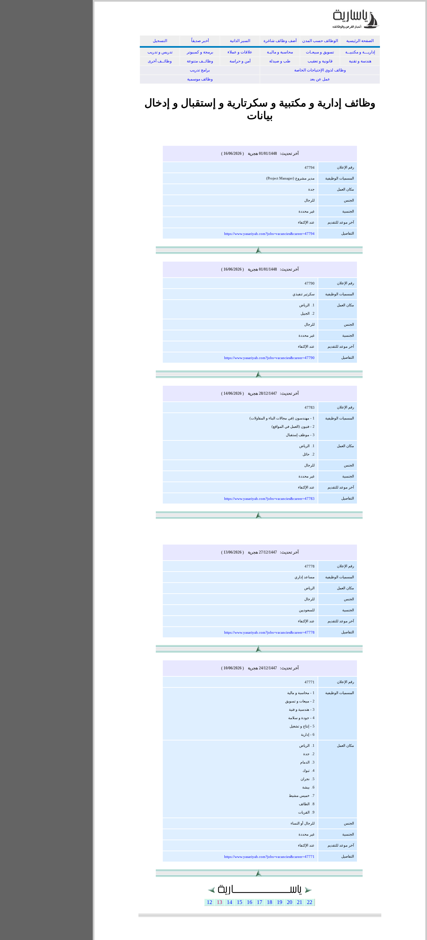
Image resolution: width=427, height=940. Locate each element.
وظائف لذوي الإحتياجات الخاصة (320, 70)
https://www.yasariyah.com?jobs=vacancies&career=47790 (269, 358)
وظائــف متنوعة (200, 61)
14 (229, 902)
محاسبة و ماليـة (280, 52)
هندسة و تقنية (360, 61)
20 (289, 902)
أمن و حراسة (240, 61)
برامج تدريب (200, 70)
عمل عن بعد (320, 79)
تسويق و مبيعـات (320, 52)
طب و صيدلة (280, 61)
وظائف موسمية (200, 79)
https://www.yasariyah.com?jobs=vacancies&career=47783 (269, 499)
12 (209, 902)
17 (259, 902)
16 (249, 902)
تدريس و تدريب (159, 52)
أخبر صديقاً (200, 40)
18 (269, 902)
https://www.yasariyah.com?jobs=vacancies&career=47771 (269, 857)
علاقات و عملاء (240, 52)
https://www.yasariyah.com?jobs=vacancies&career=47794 (269, 234)
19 (279, 902)
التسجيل (160, 40)
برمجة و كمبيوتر (200, 52)
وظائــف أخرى (160, 61)
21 (299, 902)
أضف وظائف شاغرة (280, 40)
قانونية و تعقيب (320, 61)
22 (309, 902)
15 (239, 902)
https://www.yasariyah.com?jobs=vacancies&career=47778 (269, 632)
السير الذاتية (240, 40)
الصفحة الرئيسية (360, 40)
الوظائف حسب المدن (320, 40)
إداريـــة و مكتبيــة (360, 52)
